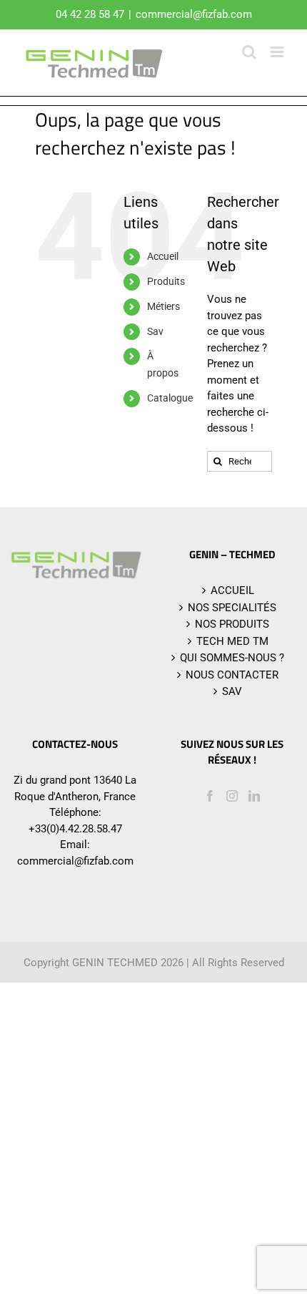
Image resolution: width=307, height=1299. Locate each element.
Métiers (163, 306)
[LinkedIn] (254, 796)
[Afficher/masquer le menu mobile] (278, 51)
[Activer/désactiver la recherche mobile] (249, 51)
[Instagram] (232, 796)
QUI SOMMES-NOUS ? (232, 657)
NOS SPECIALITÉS (232, 607)
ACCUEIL (232, 590)
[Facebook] (210, 796)
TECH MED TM (232, 641)
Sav (155, 331)
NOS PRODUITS (232, 624)
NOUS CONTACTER (232, 674)
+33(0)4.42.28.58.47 (75, 828)
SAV (232, 691)
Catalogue (170, 398)
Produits (166, 281)
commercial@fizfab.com (194, 14)
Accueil (162, 256)
